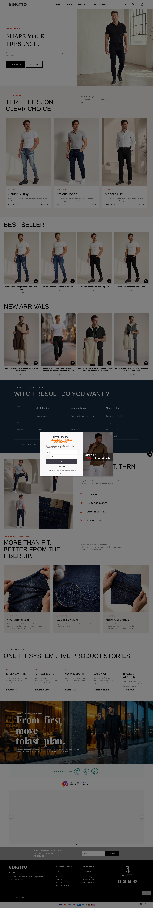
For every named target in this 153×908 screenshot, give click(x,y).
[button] (48, 457)
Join (61, 461)
